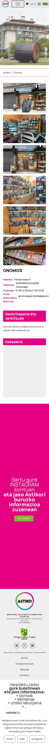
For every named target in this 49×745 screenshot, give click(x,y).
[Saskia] (27, 4)
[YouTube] (32, 645)
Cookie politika (39, 652)
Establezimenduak (24, 663)
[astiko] (5, 4)
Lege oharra (8, 652)
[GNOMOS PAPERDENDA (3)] (24, 190)
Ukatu (22, 739)
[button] (33, 4)
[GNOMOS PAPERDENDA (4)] (24, 220)
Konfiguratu (37, 739)
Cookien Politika (32, 731)
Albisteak (24, 669)
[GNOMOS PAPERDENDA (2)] (24, 159)
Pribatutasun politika (23, 652)
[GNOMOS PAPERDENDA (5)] (24, 251)
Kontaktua (24, 675)
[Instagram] (24, 645)
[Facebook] (16, 645)
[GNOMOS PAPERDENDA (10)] (24, 129)
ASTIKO (24, 658)
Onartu (9, 739)
